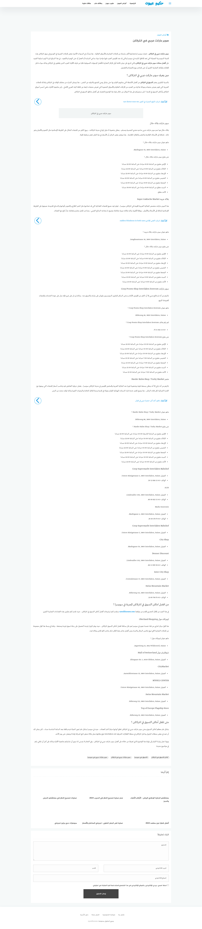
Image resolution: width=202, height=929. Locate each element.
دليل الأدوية (84, 915)
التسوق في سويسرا (140, 757)
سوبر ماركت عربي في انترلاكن (120, 757)
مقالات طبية (86, 3)
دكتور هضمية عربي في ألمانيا (165, 23)
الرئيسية (133, 3)
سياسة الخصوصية (109, 915)
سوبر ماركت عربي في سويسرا (97, 757)
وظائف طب (98, 3)
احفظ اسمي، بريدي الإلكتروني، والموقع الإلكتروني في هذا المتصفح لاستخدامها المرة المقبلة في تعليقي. (130, 885)
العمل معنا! (95, 915)
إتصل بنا (121, 915)
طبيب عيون (109, 3)
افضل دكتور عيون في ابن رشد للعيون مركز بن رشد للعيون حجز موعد (152, 19)
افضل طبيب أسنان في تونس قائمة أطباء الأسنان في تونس (126, 20)
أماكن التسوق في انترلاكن (159, 757)
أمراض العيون (121, 3)
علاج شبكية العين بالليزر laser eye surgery (113, 22)
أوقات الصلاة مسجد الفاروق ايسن (139, 23)
